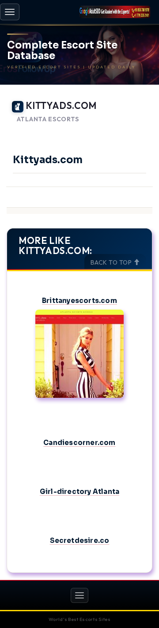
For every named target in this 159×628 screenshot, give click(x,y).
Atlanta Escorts (48, 119)
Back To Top (112, 262)
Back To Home (128, 130)
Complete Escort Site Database (62, 50)
